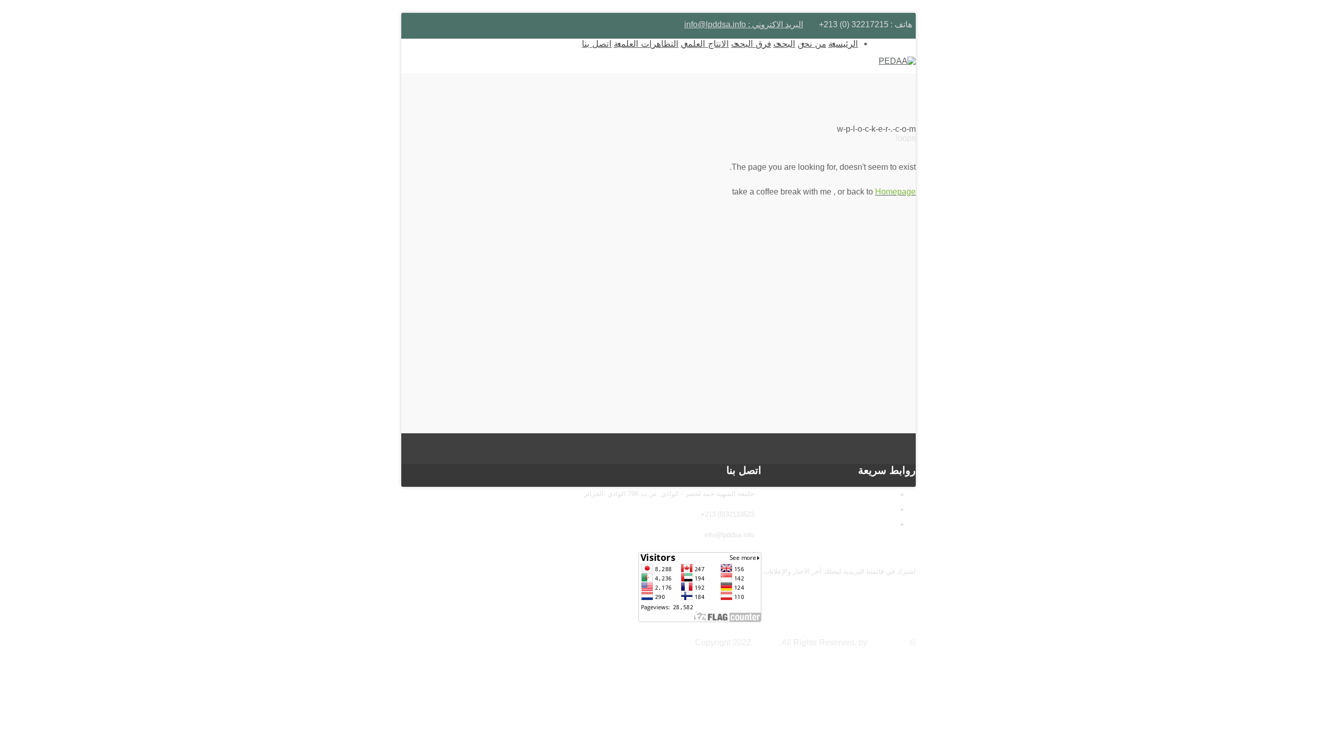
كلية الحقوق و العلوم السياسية (835, 524)
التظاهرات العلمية (646, 44)
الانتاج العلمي (705, 44)
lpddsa (765, 642)
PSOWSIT (888, 642)
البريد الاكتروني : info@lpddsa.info (743, 24)
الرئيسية (843, 44)
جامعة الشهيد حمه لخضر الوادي (832, 509)
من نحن (811, 44)
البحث (784, 44)
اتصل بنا (597, 44)
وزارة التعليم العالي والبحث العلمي (827, 494)
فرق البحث (751, 44)
